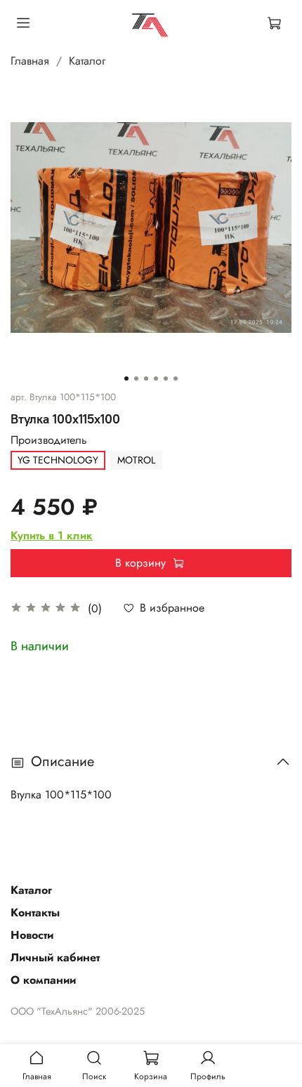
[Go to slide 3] (146, 378)
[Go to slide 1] (126, 378)
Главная (30, 61)
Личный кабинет (55, 957)
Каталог (87, 61)
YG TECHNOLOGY (58, 460)
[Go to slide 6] (175, 378)
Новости (32, 935)
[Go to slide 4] (156, 378)
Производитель (49, 440)
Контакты (35, 912)
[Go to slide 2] (136, 378)
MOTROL (136, 460)
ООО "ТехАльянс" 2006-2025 (78, 1011)
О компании (43, 980)
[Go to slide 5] (166, 378)
